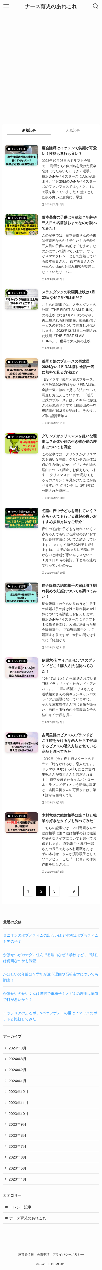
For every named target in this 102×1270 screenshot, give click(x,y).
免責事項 (43, 1254)
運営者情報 (26, 1254)
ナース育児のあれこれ (51, 6)
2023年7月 (17, 1146)
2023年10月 (19, 1113)
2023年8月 (17, 1135)
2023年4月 (17, 1179)
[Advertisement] (51, 66)
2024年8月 (17, 1058)
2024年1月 (17, 1080)
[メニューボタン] (6, 6)
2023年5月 (17, 1168)
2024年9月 (17, 1047)
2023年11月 (19, 1102)
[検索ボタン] (95, 6)
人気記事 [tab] (73, 129)
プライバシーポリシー (68, 1254)
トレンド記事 (20, 1206)
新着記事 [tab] (29, 129)
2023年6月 (17, 1157)
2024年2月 (17, 1069)
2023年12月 (19, 1091)
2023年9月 (17, 1124)
